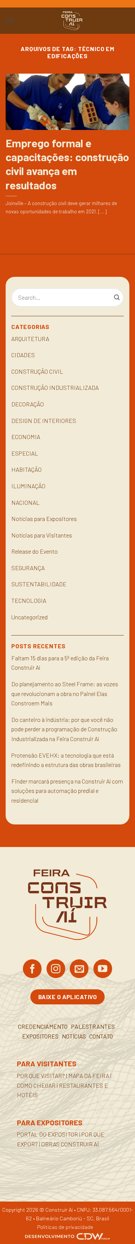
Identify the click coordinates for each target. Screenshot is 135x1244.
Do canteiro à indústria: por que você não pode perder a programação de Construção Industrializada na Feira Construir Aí (64, 729)
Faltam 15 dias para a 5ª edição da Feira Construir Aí (60, 662)
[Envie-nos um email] (79, 969)
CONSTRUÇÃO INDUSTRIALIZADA (55, 387)
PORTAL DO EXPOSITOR (47, 1134)
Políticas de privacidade (65, 1227)
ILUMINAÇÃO (28, 485)
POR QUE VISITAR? (41, 1075)
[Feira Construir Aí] (72, 21)
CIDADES (23, 354)
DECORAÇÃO (27, 404)
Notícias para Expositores (44, 518)
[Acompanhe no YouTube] (102, 969)
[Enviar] (117, 297)
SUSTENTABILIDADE (38, 583)
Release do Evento (34, 551)
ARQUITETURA (30, 338)
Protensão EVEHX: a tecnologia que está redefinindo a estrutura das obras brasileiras (66, 760)
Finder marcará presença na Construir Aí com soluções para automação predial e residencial (67, 791)
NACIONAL (25, 502)
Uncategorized (29, 616)
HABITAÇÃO (26, 469)
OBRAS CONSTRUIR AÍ (70, 1143)
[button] (10, 20)
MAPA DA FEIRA (88, 1075)
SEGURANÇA (28, 567)
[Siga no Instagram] (55, 969)
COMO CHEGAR (36, 1085)
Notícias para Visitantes (41, 535)
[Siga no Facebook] (32, 969)
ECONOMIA (25, 436)
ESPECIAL (24, 453)
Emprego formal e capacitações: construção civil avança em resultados (67, 164)
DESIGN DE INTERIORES (43, 420)
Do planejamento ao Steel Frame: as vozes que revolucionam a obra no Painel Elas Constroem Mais (64, 693)
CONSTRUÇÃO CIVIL (37, 371)
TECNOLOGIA (28, 600)
